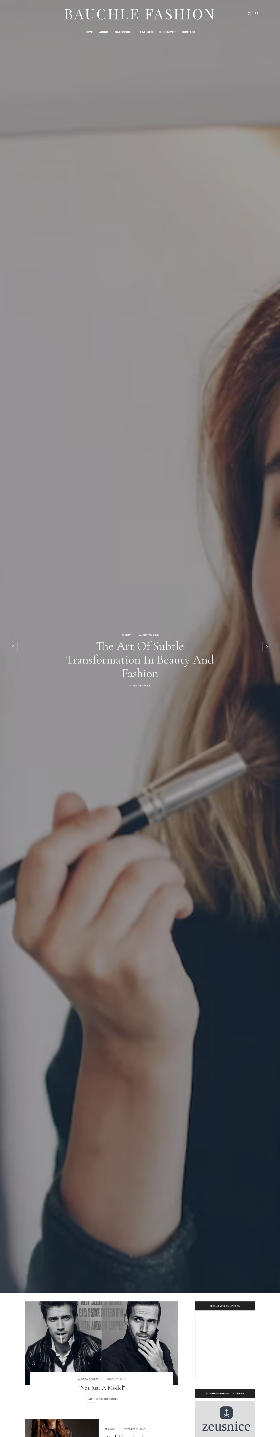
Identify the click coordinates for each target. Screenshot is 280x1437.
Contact (189, 32)
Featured (146, 32)
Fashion (110, 1429)
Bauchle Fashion (140, 13)
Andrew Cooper (88, 1379)
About (104, 32)
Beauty (126, 635)
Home (89, 32)
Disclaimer (167, 32)
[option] (140, 646)
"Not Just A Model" (102, 1388)
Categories (123, 32)
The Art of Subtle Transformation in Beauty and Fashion (140, 660)
